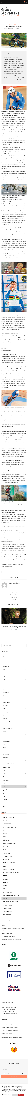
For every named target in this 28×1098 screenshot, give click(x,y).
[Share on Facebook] (12, 577)
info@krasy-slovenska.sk (11, 1013)
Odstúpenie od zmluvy (6, 1033)
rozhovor (4, 571)
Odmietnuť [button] (15, 1094)
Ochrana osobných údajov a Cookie (9, 1027)
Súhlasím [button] (21, 1094)
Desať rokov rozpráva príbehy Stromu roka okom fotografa (14, 627)
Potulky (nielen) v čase (6, 933)
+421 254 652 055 (10, 1009)
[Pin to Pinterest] (15, 577)
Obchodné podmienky (6, 1024)
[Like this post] (11, 577)
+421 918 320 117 (9, 1011)
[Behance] (22, 3)
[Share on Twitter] (14, 577)
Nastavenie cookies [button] (6, 1094)
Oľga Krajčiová (10, 28)
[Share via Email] (17, 577)
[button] (2, 620)
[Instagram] (20, 3)
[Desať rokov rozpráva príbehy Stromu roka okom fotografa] (14, 616)
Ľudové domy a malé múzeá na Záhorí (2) (11, 939)
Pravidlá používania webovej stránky (10, 1030)
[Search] (26, 2)
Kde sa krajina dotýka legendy (8, 936)
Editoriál (3, 925)
